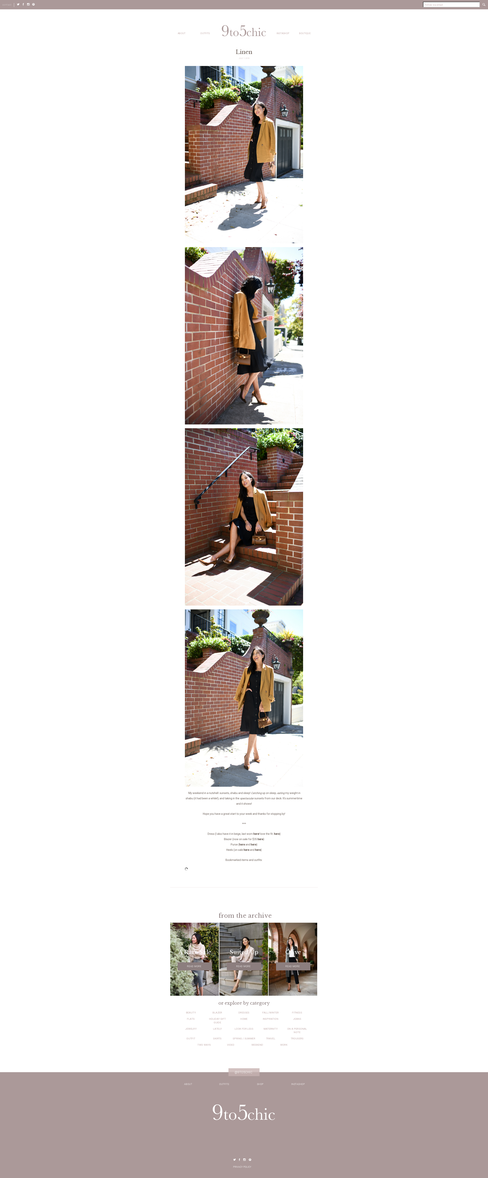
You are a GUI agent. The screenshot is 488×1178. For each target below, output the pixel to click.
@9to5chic (243, 1072)
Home (244, 1018)
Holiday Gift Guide (217, 1020)
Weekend (257, 1044)
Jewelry (191, 1028)
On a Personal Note (297, 1030)
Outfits (205, 33)
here (256, 833)
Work (284, 1044)
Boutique (305, 33)
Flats (191, 1018)
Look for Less (244, 1028)
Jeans (297, 1018)
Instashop (283, 33)
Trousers (297, 1038)
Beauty (191, 1012)
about (182, 33)
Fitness (297, 1012)
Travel (270, 1038)
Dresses (244, 1012)
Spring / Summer (244, 1038)
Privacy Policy (242, 1167)
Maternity (271, 1028)
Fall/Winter (270, 1012)
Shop (260, 1084)
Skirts (217, 1038)
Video (230, 1044)
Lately (217, 1028)
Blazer (217, 1012)
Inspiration (270, 1018)
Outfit (190, 1038)
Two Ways (204, 1044)
